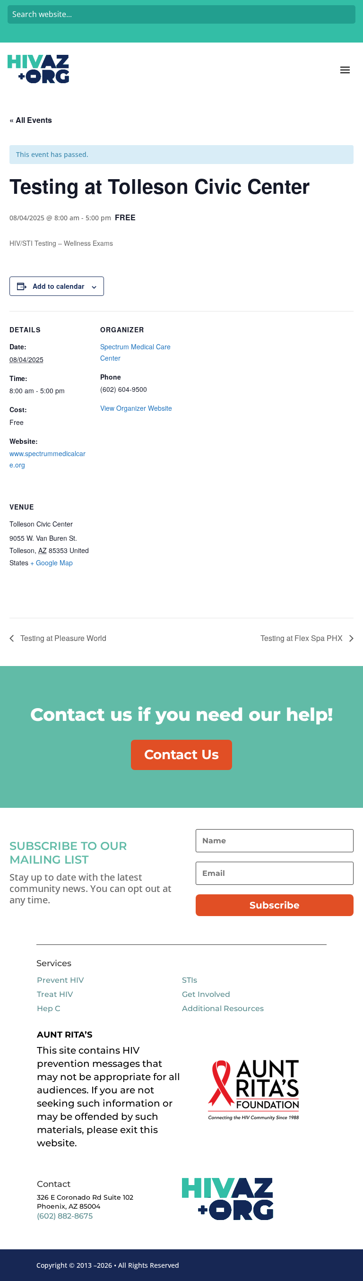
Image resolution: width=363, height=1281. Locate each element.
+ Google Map (51, 562)
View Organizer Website (136, 408)
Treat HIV (55, 994)
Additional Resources (223, 1008)
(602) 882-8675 (65, 1216)
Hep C (48, 1008)
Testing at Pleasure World (62, 637)
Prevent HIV (60, 980)
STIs (189, 980)
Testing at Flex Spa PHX (302, 637)
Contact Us (181, 754)
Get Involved (206, 994)
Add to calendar (58, 286)
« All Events (30, 119)
